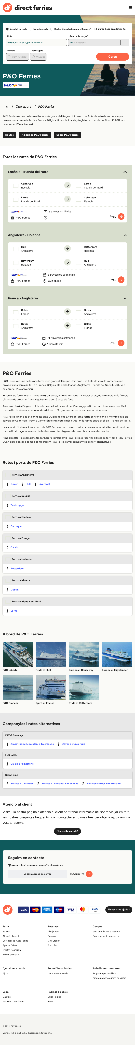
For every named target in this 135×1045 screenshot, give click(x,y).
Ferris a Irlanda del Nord (26, 601)
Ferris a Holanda (22, 559)
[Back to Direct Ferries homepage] (27, 7)
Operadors (23, 106)
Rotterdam (17, 568)
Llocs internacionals (58, 973)
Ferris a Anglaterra (23, 474)
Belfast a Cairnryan (22, 783)
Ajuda (6, 973)
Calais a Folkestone (22, 763)
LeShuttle (11, 755)
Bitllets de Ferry (11, 954)
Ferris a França (21, 538)
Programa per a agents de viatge (109, 978)
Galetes (7, 996)
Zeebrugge (17, 505)
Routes (9, 135)
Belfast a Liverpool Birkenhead (60, 783)
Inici (6, 106)
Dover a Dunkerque (73, 744)
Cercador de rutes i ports (15, 940)
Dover (14, 484)
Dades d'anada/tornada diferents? (72, 29)
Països (6, 931)
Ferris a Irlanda (21, 580)
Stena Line (11, 775)
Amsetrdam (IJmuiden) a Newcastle (32, 744)
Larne (14, 610)
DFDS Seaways (14, 735)
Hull (28, 484)
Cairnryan (16, 526)
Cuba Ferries (54, 996)
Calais (14, 547)
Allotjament (53, 931)
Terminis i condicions (13, 1001)
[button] (67, 172)
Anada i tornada (18, 29)
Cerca (112, 56)
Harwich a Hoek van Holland (103, 783)
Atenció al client (11, 936)
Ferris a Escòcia (21, 517)
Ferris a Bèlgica (21, 496)
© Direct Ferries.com (12, 1026)
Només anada (40, 29)
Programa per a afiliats (104, 973)
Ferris (51, 1001)
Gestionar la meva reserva (106, 931)
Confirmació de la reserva (106, 936)
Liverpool (44, 484)
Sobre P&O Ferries (67, 135)
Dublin (15, 589)
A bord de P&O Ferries (35, 135)
